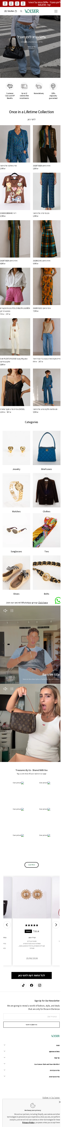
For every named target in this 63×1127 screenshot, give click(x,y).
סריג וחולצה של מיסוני (8, 161)
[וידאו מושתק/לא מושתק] (5, 593)
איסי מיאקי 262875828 (40, 161)
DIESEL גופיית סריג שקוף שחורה (12, 397)
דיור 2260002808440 (8, 207)
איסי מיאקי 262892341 (40, 253)
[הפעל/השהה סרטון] (12, 593)
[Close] (57, 1102)
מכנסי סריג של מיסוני (40, 207)
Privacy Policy (26, 1122)
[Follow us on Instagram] (38, 985)
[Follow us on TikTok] (22, 985)
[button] (53, 11)
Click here (42, 584)
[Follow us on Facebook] (30, 985)
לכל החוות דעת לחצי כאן (30, 947)
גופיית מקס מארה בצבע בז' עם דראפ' (46, 348)
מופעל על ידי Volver (48, 1097)
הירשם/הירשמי (30, 1025)
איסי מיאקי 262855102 (40, 299)
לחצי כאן (30, 116)
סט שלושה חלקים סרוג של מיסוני (44, 397)
